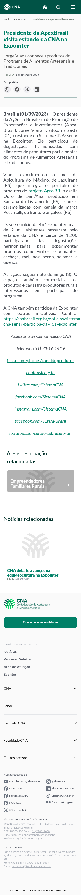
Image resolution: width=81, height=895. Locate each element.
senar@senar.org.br (43, 834)
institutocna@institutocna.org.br (23, 838)
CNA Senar (15, 788)
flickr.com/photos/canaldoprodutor (40, 360)
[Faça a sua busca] (58, 7)
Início (7, 19)
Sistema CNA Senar (63, 788)
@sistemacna (59, 781)
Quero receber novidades (40, 622)
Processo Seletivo (18, 659)
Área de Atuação (17, 666)
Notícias (21, 19)
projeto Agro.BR (44, 190)
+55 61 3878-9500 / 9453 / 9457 (30, 862)
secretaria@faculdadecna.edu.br (31, 866)
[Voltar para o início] (44, 7)
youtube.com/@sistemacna (25, 781)
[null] (7, 89)
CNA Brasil (15, 803)
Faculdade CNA (18, 795)
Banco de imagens (62, 802)
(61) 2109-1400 (40, 831)
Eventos (10, 674)
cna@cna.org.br (21, 834)
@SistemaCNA (17, 810)
